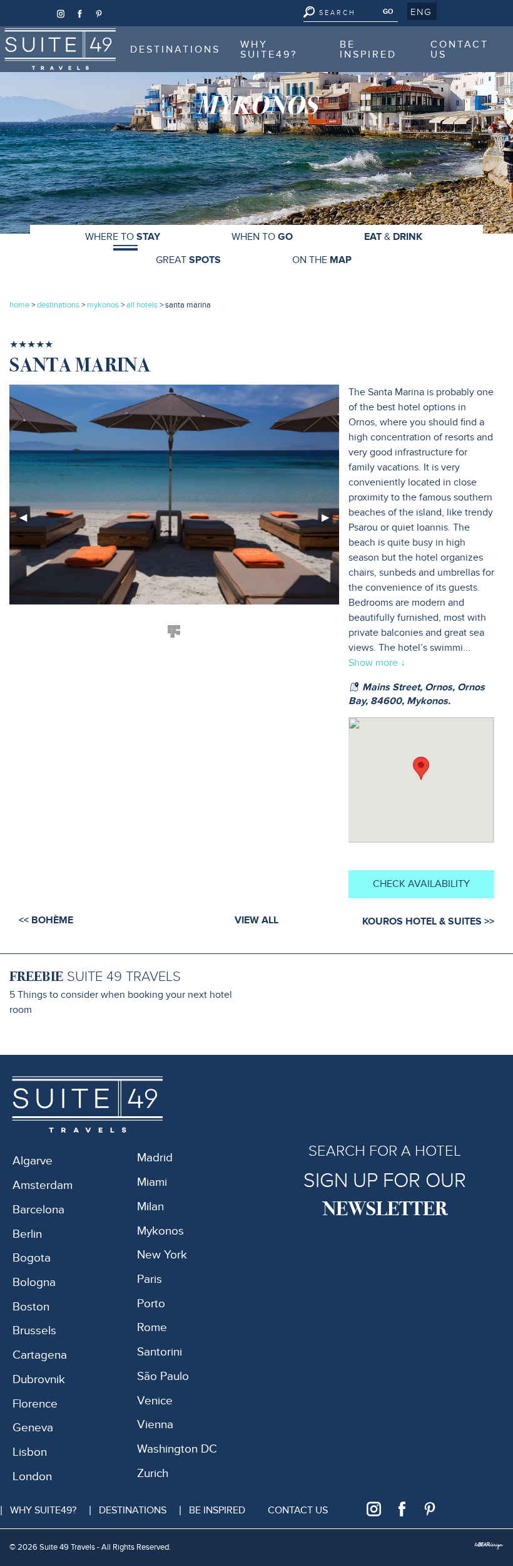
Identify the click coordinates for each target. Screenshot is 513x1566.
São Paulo (163, 1376)
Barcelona (38, 1210)
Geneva (33, 1428)
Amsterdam (43, 1185)
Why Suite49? (268, 49)
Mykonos (160, 1231)
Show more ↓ (376, 662)
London (32, 1477)
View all (256, 920)
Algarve (33, 1161)
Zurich (152, 1473)
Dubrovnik (39, 1379)
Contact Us (459, 49)
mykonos (103, 305)
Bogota (32, 1258)
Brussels (34, 1331)
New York (162, 1255)
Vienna (155, 1425)
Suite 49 (37, 34)
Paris (149, 1279)
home (19, 305)
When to (262, 237)
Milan (150, 1207)
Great (188, 260)
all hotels (143, 305)
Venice (155, 1401)
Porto (151, 1304)
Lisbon (30, 1452)
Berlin (27, 1234)
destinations (58, 305)
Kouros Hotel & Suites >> (428, 921)
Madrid (155, 1158)
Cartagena (40, 1355)
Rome (152, 1327)
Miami (152, 1182)
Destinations (175, 49)
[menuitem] (60, 49)
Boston (31, 1307)
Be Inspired (368, 49)
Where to (122, 237)
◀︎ (28, 522)
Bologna (34, 1282)
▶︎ (330, 522)
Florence (35, 1404)
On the (322, 260)
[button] (422, 11)
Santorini (159, 1352)
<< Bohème (46, 920)
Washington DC (177, 1449)
